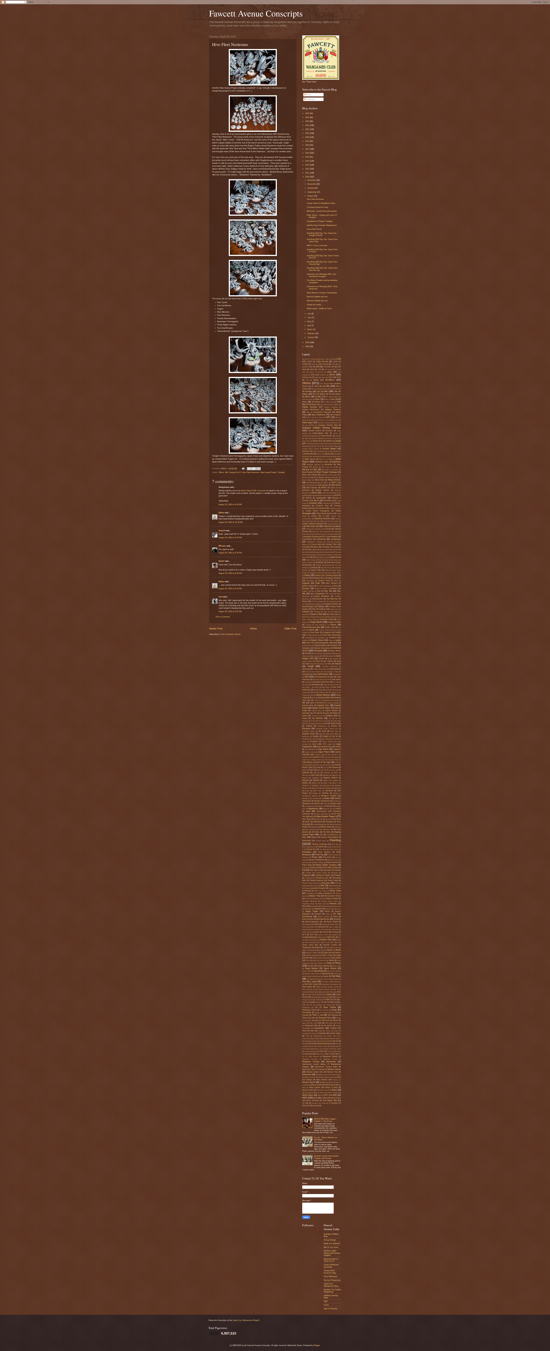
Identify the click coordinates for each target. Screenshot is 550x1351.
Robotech (318, 909)
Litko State (334, 760)
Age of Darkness (319, 415)
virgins (339, 1051)
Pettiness (305, 857)
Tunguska (305, 1033)
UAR (307, 1036)
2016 (307, 153)
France (333, 625)
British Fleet (326, 493)
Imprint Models (331, 710)
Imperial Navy (316, 710)
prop (317, 883)
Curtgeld (314, 549)
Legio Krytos (336, 746)
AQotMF (338, 436)
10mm (329, 372)
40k (226, 472)
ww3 (315, 1098)
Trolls (320, 1031)
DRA (326, 570)
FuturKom (333, 637)
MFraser (222, 546)
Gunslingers (337, 674)
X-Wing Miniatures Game (331, 1098)
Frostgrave (327, 632)
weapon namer (329, 1077)
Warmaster (306, 1074)
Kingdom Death (308, 734)
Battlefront (336, 462)
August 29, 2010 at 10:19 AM (231, 522)
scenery (326, 932)
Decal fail (327, 560)
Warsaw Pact (309, 1077)
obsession (314, 827)
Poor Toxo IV (315, 870)
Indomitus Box (307, 713)
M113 (311, 770)
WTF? (326, 1095)
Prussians (326, 883)
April (309, 325)
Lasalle (329, 744)
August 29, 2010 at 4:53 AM (230, 504)
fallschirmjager (308, 606)
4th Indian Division (332, 397)
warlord (321, 1069)
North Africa (336, 819)
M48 (315, 772)
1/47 (339, 364)
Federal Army (334, 609)
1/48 (317, 367)
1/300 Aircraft (323, 364)
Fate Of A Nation (318, 609)
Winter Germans (307, 1092)
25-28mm (329, 380)
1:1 (325, 359)
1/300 (313, 364)
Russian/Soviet (322, 919)
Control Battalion (331, 536)
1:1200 (331, 359)
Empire (334, 588)
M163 (326, 770)
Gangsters (334, 645)
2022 (307, 129)
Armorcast (309, 443)
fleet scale (330, 614)
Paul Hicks (323, 849)
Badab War (308, 454)
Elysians (305, 588)
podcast (305, 867)
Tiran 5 (311, 1023)
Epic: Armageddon (317, 593)
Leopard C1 (316, 757)
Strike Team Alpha (316, 992)
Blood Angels (306, 480)
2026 (307, 113)
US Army (310, 1043)
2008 (307, 346)
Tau (316, 1007)
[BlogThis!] (251, 468)
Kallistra (309, 726)
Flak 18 (327, 612)
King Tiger (334, 731)
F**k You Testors (317, 601)
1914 (330, 377)
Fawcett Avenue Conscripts (256, 13)
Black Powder (307, 472)
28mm (221, 472)
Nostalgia (329, 822)
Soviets (311, 966)
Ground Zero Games (313, 671)
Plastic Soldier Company (326, 865)
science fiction (323, 934)
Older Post (290, 628)
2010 (307, 177)
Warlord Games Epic (314, 1072)
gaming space (307, 645)
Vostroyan (308, 1054)
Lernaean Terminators (331, 757)
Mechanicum (327, 785)
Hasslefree (316, 684)
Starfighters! (326, 984)
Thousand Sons (325, 1018)
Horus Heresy (323, 695)
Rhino (304, 906)
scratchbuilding (308, 937)
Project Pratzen (307, 883)
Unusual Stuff (324, 1041)
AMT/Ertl (311, 425)
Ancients (329, 430)
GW (306, 676)
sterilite (318, 987)
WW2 (304, 1097)
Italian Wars (337, 721)
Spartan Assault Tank (312, 973)
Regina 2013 (319, 898)
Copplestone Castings (314, 542)
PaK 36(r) (335, 844)
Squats (326, 976)
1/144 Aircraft (322, 361)
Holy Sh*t (313, 692)
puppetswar (306, 885)
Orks (304, 837)
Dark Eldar (325, 552)
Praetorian (334, 873)
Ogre (314, 829)
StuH (306, 994)
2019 (307, 141)
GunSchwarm (307, 674)
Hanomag (305, 684)
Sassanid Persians (308, 929)
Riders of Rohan (323, 906)
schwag (335, 932)
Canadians (313, 503)
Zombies (334, 1103)
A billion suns (329, 402)
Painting (335, 840)
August (310, 196)
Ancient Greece (314, 430)
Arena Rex (306, 441)
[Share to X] (253, 468)
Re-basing (310, 893)
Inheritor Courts (317, 716)
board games (323, 485)
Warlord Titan (332, 1072)
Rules (335, 916)
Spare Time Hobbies (334, 971)
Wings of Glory (331, 1087)
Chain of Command (318, 508)
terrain (334, 1010)
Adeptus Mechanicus (310, 409)
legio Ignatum (322, 746)
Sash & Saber (333, 927)
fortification (322, 625)
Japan (320, 723)
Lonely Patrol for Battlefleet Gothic (321, 203)
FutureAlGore (309, 637)
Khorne (334, 726)
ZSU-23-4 (306, 1105)
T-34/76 (318, 999)
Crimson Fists (331, 544)
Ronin (328, 914)
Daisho (330, 549)
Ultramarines (318, 1036)
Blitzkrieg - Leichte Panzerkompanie (322, 211)
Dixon (322, 567)
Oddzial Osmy (325, 827)
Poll (303, 870)
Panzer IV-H (311, 849)
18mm (324, 377)
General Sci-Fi (235, 472)
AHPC (328, 417)
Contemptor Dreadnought (312, 536)
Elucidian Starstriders (324, 586)
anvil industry (326, 436)
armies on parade (333, 441)
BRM (306, 495)
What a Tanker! (316, 1085)
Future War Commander (331, 635)
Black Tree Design (309, 475)
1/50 (325, 367)
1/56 (332, 367)
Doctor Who (331, 567)
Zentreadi (315, 1103)
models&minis (316, 798)
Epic (319, 591)
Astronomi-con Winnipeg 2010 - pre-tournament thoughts (321, 275)
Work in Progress (333, 1092)
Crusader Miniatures (310, 547)
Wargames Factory (330, 1059)
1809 (317, 377)
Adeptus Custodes (330, 407)
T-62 (310, 1002)
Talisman (319, 1005)
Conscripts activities (332, 534)
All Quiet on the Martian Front (328, 420)
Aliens (313, 420)
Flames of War (316, 614)
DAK (337, 549)
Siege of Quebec (308, 950)
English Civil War (308, 591)
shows (317, 947)
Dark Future (335, 552)
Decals (336, 560)
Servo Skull (309, 942)
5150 (304, 399)
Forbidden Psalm (326, 619)
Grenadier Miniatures (329, 666)
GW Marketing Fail (322, 677)
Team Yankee (329, 1007)
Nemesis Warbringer (321, 814)
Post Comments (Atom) (230, 634)
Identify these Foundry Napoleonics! (322, 225)
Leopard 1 (334, 754)
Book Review (312, 487)
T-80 (329, 1002)
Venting (332, 1046)
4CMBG (318, 397)
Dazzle (304, 557)
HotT (313, 697)
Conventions (307, 539)
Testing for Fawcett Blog (323, 1012)
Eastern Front (324, 580)
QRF (322, 885)
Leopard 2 (305, 757)
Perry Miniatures (330, 1276)
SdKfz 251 (331, 937)
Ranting (308, 891)
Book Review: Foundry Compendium (322, 293)
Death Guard (335, 557)
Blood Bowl (319, 480)
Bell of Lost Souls (331, 1247)
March (310, 329)
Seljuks (338, 940)
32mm (337, 389)
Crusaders (326, 547)
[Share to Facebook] (256, 468)
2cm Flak (323, 383)
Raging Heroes (334, 885)
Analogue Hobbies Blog (328, 425)
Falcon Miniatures (317, 604)
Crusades (337, 547)
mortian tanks (335, 803)
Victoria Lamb (336, 1049)
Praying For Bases (323, 875)
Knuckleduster (307, 739)
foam (339, 614)
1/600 (312, 369)
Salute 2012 (334, 924)
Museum (329, 806)
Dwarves (305, 578)
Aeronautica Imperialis (322, 412)
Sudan (329, 994)
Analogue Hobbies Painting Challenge (321, 427)
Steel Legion (307, 987)
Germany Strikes (334, 651)
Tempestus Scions (309, 1010)
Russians (337, 919)
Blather (313, 477)
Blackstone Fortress (327, 475)
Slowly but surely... (315, 305)
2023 (307, 125)
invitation (329, 716)
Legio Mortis (323, 749)
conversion (321, 539)
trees (312, 1031)
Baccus (338, 451)
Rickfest (312, 906)
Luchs (314, 765)
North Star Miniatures (313, 822)
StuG (339, 992)
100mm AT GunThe (316, 372)
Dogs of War (316, 570)
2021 (307, 133)
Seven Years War (310, 945)
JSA (326, 723)
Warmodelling (336, 1074)
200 (307, 380)
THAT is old (317, 1015)
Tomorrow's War (311, 1025)
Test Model (306, 1012)
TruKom (328, 1031)
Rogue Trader (312, 911)
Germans (318, 650)
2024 (307, 121)
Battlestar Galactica (314, 464)
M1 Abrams (333, 767)
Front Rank (314, 632)
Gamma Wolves (321, 645)
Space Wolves (330, 968)
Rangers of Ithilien (335, 888)
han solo (336, 682)
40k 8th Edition (335, 394)
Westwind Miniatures (326, 1082)
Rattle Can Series (320, 891)
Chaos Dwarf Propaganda (317, 511)
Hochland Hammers (331, 690)
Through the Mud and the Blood (325, 1020)
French (311, 630)
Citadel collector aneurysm (313, 524)
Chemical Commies (322, 518)
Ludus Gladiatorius (324, 765)
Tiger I (304, 1023)
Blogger (317, 1345)
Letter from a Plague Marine (312, 760)
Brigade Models (322, 490)
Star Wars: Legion (312, 984)
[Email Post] (243, 468)
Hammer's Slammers (322, 682)
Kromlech (314, 741)
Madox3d (335, 775)
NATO (338, 809)
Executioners (317, 599)
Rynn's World (332, 922)
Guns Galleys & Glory (330, 671)
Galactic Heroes (317, 640)
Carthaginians (326, 503)
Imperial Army (307, 705)
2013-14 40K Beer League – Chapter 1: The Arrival (325, 1120)
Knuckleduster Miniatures (324, 739)
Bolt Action (336, 485)
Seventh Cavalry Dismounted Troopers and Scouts (326, 1157)
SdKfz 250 (320, 937)
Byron (316, 500)
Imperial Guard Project (321, 708)
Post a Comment (223, 617)
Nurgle (305, 827)
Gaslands (306, 648)
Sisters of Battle (334, 950)
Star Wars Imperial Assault (330, 979)
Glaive (304, 656)
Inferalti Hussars (323, 713)
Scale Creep (321, 929)
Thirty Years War (308, 1018)
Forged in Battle (334, 622)
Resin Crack (322, 903)
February (311, 333)
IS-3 (336, 718)
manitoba (335, 780)
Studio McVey (329, 992)
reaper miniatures (324, 893)
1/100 (338, 359)
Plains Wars (307, 865)
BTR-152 (329, 495)
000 (303, 359)
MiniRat (325, 793)
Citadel (336, 521)
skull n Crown (327, 955)
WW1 (335, 1095)
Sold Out (323, 960)
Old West (326, 832)
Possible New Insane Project (316, 873)
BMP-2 (334, 482)
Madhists (326, 775)
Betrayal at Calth (309, 469)
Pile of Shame (319, 862)
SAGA (316, 924)
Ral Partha (305, 888)
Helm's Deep (334, 684)
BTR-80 (309, 498)
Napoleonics (313, 809)
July (309, 314)
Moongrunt (306, 803)
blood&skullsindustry (313, 482)
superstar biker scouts (318, 997)
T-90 (335, 1002)
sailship (324, 924)
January (311, 337)
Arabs (307, 438)
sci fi (304, 934)
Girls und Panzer (317, 653)
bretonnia (306, 490)
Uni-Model (316, 1038)
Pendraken (306, 852)
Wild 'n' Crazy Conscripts (317, 245)
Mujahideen (319, 806)
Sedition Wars (326, 940)
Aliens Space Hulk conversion (253, 490)
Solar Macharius (311, 960)
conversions (336, 539)
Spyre (319, 976)
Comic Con (316, 531)
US (303, 1043)
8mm (333, 399)
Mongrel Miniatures (321, 801)
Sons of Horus (334, 963)
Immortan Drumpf (332, 703)
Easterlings (310, 580)
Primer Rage (333, 880)
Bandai (328, 454)
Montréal (336, 801)
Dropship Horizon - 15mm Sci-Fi (331, 1260)
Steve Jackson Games (331, 987)
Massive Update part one (317, 301)
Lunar (318, 767)
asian (312, 446)
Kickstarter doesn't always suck (327, 728)
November (311, 184)
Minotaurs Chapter (328, 796)
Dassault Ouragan (325, 555)
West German (321, 1080)
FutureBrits (321, 637)
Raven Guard (335, 891)
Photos (315, 857)
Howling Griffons (324, 697)
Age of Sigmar (335, 415)
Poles (312, 867)
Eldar (318, 583)
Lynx (325, 767)
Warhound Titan (308, 1069)
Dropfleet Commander (317, 573)
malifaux (326, 780)
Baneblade (337, 454)
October (311, 188)
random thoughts (318, 888)
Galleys (331, 640)
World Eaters (307, 1095)
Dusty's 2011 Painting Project (326, 575)
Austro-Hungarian (318, 451)
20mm (316, 380)
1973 (339, 377)
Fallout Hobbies (332, 604)
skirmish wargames (312, 955)
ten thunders (324, 1010)
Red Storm (308, 898)
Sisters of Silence (312, 952)
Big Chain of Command (330, 469)
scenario (315, 932)
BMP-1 (326, 482)
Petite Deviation (333, 854)
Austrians (306, 451)
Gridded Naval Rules (320, 669)
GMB (324, 656)
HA (328, 679)
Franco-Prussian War (311, 627)
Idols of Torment (316, 703)
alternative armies (323, 422)
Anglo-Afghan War (320, 433)
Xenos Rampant (312, 1100)
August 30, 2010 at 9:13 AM (230, 588)
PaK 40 (304, 847)
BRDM (323, 487)
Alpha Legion (307, 422)
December (311, 180)
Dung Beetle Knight (334, 573)
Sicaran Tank (334, 947)
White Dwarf (330, 1085)
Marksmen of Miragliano (310, 785)
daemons (323, 549)
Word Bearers (320, 1092)
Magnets (305, 780)
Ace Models (335, 404)
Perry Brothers (324, 852)
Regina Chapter (332, 898)
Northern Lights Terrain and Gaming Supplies (332, 1253)
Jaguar (313, 723)
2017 (307, 149)
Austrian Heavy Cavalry (310, 449)
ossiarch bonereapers (329, 837)
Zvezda (316, 1105)
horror (312, 695)
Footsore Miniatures (325, 617)
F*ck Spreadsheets (332, 601)
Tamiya (329, 1005)
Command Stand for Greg (317, 207)
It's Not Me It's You (317, 721)
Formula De (310, 625)
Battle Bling (326, 456)
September (312, 192)
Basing (317, 456)
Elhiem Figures (308, 586)
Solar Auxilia (336, 958)
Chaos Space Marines (324, 513)
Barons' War (308, 456)
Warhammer (331, 1061)
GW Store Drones (319, 679)
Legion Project (324, 752)
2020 (307, 137)
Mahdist (316, 780)
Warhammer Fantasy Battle (326, 1067)
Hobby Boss (318, 690)
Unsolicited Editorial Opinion (331, 1038)
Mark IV (335, 783)
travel (304, 1031)
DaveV (221, 561)
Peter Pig (319, 854)
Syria (331, 997)
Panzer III (330, 847)
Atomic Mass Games (331, 446)
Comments (310, 99)
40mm (307, 397)
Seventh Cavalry (330, 945)
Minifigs (315, 793)
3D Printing (307, 391)
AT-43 (319, 446)
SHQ (325, 947)
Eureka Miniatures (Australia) (331, 1266)
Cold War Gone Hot (310, 526)
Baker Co (319, 454)
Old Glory (315, 832)
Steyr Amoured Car (308, 989)
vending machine (308, 1046)
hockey (304, 692)
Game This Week (313, 643)
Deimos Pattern (307, 562)
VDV (337, 1043)
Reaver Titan (315, 896)
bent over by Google (330, 467)
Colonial (327, 529)
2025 (307, 117)
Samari (304, 927)
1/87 (303, 372)
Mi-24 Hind (317, 790)
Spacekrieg (318, 971)
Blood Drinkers (334, 480)
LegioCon (337, 749)
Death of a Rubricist (332, 1243)
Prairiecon (306, 875)
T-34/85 (327, 999)
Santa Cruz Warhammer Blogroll (246, 1320)
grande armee (307, 661)
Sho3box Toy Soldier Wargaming (332, 1291)
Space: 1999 (306, 971)
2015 (307, 157)
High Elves (325, 687)
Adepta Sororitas (309, 407)
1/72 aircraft (328, 369)
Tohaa (339, 1023)
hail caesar (336, 679)
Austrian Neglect (329, 449)
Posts (308, 95)
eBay (336, 580)
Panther (321, 847)
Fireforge (317, 612)
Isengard (305, 721)
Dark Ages (315, 552)
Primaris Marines (316, 880)
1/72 (319, 369)
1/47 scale (308, 367)
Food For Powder (310, 617)
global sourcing (314, 656)
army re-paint (319, 443)
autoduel (330, 451)
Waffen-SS (319, 1054)
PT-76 (337, 883)
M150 (319, 770)
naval (308, 811)
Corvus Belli (316, 544)
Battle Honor (337, 456)
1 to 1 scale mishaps (314, 359)
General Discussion (322, 648)
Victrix (321, 1051)
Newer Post (215, 628)
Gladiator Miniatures (332, 653)
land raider (317, 744)
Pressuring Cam (322, 878)
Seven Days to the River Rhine (327, 942)
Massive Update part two (317, 297)
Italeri (328, 721)
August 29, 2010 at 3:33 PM (230, 553)
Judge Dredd (336, 723)
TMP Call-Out (329, 1023)
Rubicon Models (323, 916)
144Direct (323, 375)
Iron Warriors (317, 718)
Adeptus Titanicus (333, 409)
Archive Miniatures (318, 438)
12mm (313, 375)
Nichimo (317, 819)
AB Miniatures (311, 404)
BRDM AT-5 (334, 487)
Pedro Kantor (334, 849)
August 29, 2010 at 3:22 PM (230, 537)
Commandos (327, 531)
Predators (308, 878)
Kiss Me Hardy (324, 734)
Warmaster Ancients (322, 1074)
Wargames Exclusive (309, 1059)
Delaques (319, 562)
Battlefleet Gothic (322, 462)
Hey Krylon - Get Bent (310, 687)
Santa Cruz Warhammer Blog (331, 1285)
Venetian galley (322, 1046)
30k (327, 386)
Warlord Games (334, 1069)
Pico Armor (327, 857)
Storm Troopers (324, 989)
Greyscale (306, 669)
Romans (318, 914)
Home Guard (324, 692)
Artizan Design (330, 1240)
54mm (311, 399)
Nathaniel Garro (328, 809)
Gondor (321, 658)
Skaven (338, 952)
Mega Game (316, 788)
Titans (319, 1023)
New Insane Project (268, 472)
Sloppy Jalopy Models (320, 958)
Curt (220, 597)
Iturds (306, 723)
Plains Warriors (332, 862)
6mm (317, 399)
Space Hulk (337, 966)
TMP (326, 1301)
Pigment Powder (333, 860)
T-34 (311, 999)
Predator (337, 875)
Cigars (322, 521)
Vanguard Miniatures (325, 1043)
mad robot (315, 775)
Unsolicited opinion (311, 1041)
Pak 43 (312, 847)
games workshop (330, 643)
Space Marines (311, 968)
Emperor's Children (321, 588)
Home (253, 628)
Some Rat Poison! (314, 229)
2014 (307, 161)
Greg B (222, 530)
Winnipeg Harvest (323, 1090)
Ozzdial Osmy (321, 840)
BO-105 (312, 485)
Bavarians (329, 464)
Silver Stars (320, 950)
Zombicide (324, 1103)
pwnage (315, 885)
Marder (305, 783)
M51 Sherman (325, 772)
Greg (329, 664)
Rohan (327, 911)
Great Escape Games (324, 661)
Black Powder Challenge (327, 472)
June (309, 317)
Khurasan (306, 728)
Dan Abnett (306, 552)
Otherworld (306, 840)
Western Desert (308, 1082)
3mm (319, 391)
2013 (307, 165)
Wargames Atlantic (330, 1056)
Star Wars (336, 976)
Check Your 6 (317, 516)
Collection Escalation (332, 526)
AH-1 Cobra (318, 417)
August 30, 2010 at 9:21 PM (230, 611)
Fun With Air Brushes (313, 635)
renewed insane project (329, 901)
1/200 (335, 361)
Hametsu (308, 682)
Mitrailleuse (306, 798)
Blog (336, 477)
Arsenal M (330, 443)
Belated (315, 467)
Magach (305, 778)
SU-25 (321, 994)
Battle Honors (310, 459)
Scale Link (305, 932)
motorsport (308, 806)
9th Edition (316, 402)
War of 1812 (330, 1054)
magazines (315, 778)
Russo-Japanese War (314, 922)
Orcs (321, 834)
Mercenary (305, 790)
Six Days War (326, 952)
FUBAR (338, 632)
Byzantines (328, 500)
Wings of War (307, 1090)
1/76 (337, 369)
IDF (303, 703)
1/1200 (309, 361)
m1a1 (333, 770)
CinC (328, 521)
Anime (335, 433)
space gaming (323, 966)
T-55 (334, 999)
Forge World (316, 622)
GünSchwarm (322, 674)
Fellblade (306, 612)
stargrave (335, 984)
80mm (326, 399)
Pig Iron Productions (317, 860)
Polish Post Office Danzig (328, 867)
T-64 (316, 1002)
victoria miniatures (310, 1051)
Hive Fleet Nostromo (250, 472)
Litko (326, 760)
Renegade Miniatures (309, 901)
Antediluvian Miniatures (310, 436)
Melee (337, 788)
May (309, 321)
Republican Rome (308, 903)
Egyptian (306, 583)
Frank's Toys (330, 627)
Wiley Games (314, 1087)
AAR (339, 402)
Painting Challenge (319, 844)
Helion (325, 684)
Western (335, 1080)
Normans (326, 819)
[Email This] (248, 468)
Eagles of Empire (334, 578)
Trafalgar (333, 1028)
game (338, 640)
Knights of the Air (330, 736)
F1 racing (305, 604)
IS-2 (330, 718)
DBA (311, 557)
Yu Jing (305, 1103)
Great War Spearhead (316, 664)
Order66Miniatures (332, 834)
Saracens (322, 927)
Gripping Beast (335, 669)
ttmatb (336, 1031)
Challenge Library (335, 508)
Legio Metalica (310, 749)
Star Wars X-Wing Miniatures (331, 981)
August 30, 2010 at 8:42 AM (230, 573)
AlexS (306, 420)
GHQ (307, 653)
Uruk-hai (335, 1041)
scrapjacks (334, 934)
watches (318, 1077)
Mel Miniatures (327, 788)
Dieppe (314, 567)
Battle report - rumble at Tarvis (319, 308)
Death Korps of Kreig (313, 560)
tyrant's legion (335, 1033)
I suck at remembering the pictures (326, 700)
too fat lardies (326, 1025)
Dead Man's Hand (322, 557)
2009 (307, 342)
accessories (324, 404)
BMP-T (304, 485)
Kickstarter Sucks (308, 731)
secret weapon (313, 940)
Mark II (326, 783)
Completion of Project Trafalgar (320, 221)
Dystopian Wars (318, 578)
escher (331, 593)
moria (325, 803)
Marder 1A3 (316, 783)
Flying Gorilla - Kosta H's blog (330, 1271)
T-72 (322, 1002)
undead (329, 1036)
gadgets (305, 640)
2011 (307, 173)
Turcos (314, 1033)
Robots (327, 909)
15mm (332, 374)
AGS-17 (308, 417)
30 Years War (317, 386)
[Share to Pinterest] (259, 468)
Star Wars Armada (313, 979)
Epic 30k (328, 591)
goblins (330, 656)
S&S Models (306, 924)
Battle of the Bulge (325, 459)
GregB (310, 666)
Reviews (333, 903)
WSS (319, 1095)
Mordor (317, 803)
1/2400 (305, 364)
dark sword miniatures (309, 555)
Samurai (312, 927)
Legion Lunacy (310, 752)
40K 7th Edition (319, 394)
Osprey (314, 837)
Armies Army (318, 441)
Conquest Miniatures (316, 534)
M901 (336, 772)
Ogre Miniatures (324, 829)
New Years (306, 819)
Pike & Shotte (307, 862)
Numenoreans (334, 824)
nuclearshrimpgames (320, 824)
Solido (331, 960)
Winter (334, 1090)
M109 (304, 770)
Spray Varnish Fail (308, 976)
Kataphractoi (322, 726)
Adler (308, 412)
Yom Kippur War (330, 1100)
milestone (329, 790)
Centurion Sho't (322, 506)
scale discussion (333, 929)
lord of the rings (323, 762)
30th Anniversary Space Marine (321, 389)
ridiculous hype (336, 906)
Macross (305, 775)
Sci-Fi (312, 934)
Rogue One (337, 909)
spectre (336, 973)
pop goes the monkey (332, 870)
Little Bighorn (307, 762)
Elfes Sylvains (331, 583)
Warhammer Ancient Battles (314, 1064)
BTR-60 (338, 495)
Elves (336, 586)
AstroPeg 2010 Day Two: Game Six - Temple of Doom (322, 234)
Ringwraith (308, 909)
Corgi (328, 542)
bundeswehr (321, 498)
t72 (311, 1005)
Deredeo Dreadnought (323, 565)
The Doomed (333, 1015)
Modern (327, 798)
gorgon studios (333, 658)
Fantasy (321, 606)
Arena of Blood (333, 438)
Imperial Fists (323, 705)
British (314, 493)
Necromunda (322, 811)
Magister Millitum (330, 778)
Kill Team (322, 731)
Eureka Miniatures (321, 596)
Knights (316, 736)
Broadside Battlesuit (317, 495)
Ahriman (338, 417)
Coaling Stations (332, 524)
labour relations (328, 741)
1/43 (333, 364)
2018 (307, 145)
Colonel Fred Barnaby (313, 529)
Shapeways (306, 947)
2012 (307, 169)
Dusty (307, 575)
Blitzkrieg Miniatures (325, 477)
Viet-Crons (330, 1051)
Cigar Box (312, 521)
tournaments (319, 1028)
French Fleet (323, 630)
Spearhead (326, 973)
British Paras (336, 493)
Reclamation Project (333, 896)
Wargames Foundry (311, 1061)
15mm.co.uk (307, 377)
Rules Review (307, 919)
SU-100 (313, 994)
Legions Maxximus (321, 754)
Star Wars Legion (309, 981)
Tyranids (281, 472)
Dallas (221, 513)
